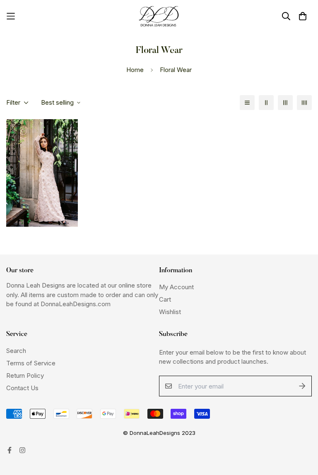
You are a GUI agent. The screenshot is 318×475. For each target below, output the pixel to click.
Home (135, 70)
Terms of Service (30, 363)
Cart (165, 299)
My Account (176, 287)
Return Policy (25, 375)
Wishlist (170, 312)
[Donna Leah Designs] (159, 16)
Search (16, 351)
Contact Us (22, 388)
